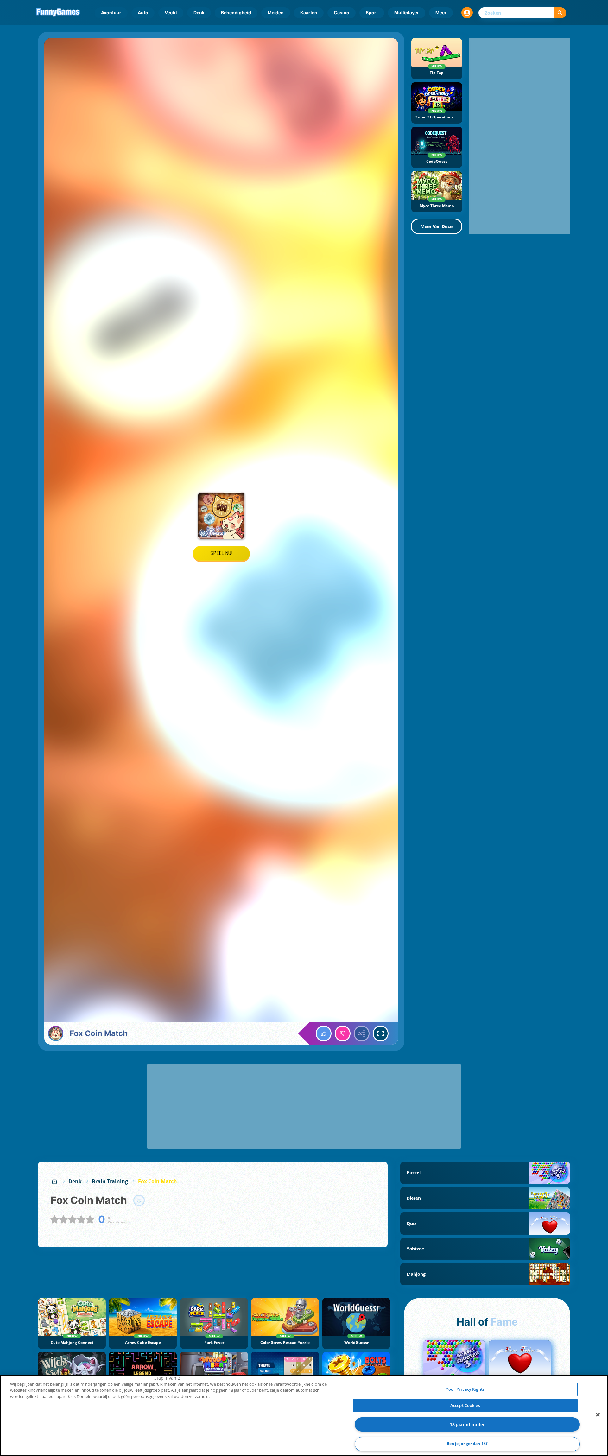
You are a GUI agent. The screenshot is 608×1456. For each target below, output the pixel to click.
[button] (467, 12)
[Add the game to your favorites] (139, 1200)
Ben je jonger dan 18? (467, 1443)
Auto (143, 12)
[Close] (598, 1414)
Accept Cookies (465, 1405)
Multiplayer (406, 12)
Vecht (171, 12)
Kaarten (308, 12)
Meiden (276, 12)
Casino (341, 12)
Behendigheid (236, 12)
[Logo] (58, 12)
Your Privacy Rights (465, 1389)
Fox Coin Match (157, 1181)
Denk (199, 12)
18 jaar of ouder (467, 1424)
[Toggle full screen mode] (381, 1033)
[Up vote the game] (324, 1033)
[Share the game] (362, 1033)
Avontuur (111, 12)
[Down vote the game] (343, 1033)
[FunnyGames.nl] (54, 1181)
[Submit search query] (560, 12)
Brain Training (110, 1181)
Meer (440, 12)
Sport (372, 12)
